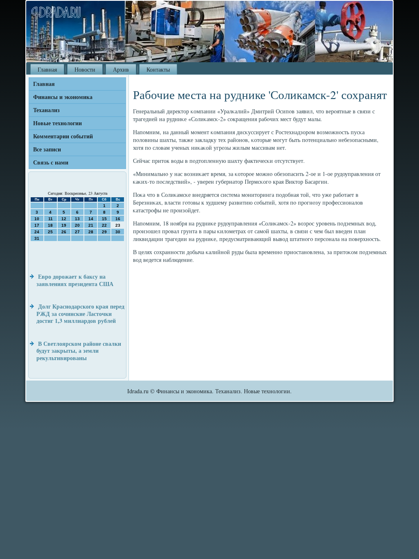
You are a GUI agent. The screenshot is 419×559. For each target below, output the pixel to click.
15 (104, 218)
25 (50, 232)
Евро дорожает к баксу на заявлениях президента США (74, 280)
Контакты (158, 69)
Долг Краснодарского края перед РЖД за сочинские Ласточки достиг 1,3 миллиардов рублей (80, 313)
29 (104, 232)
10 (36, 218)
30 (117, 232)
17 (36, 225)
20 (77, 225)
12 (63, 218)
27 (77, 232)
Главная (47, 69)
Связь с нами (50, 162)
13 (77, 218)
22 (104, 225)
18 (50, 225)
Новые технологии (57, 123)
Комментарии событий (63, 136)
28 (90, 232)
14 (90, 218)
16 (117, 218)
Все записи (47, 149)
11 (50, 218)
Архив (121, 69)
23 (117, 225)
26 (63, 232)
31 (36, 238)
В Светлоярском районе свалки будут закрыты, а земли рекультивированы (78, 350)
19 (63, 225)
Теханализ (46, 110)
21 (90, 225)
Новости (84, 69)
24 (36, 232)
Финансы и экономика (62, 96)
